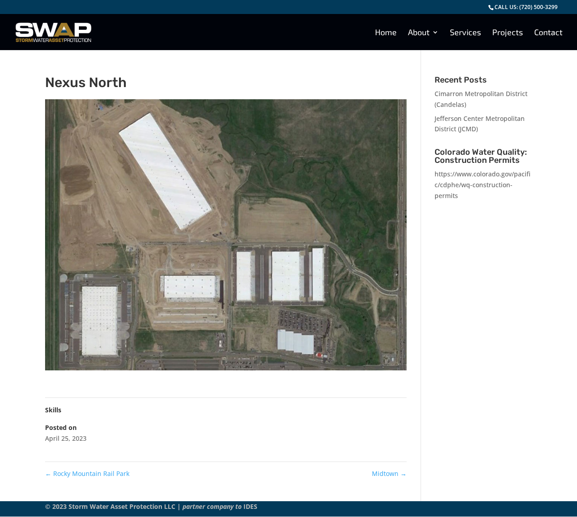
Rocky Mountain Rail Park (87, 473)
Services (465, 33)
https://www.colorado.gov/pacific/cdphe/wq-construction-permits (483, 185)
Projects (507, 33)
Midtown (389, 473)
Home (386, 33)
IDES (250, 506)
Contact (548, 33)
